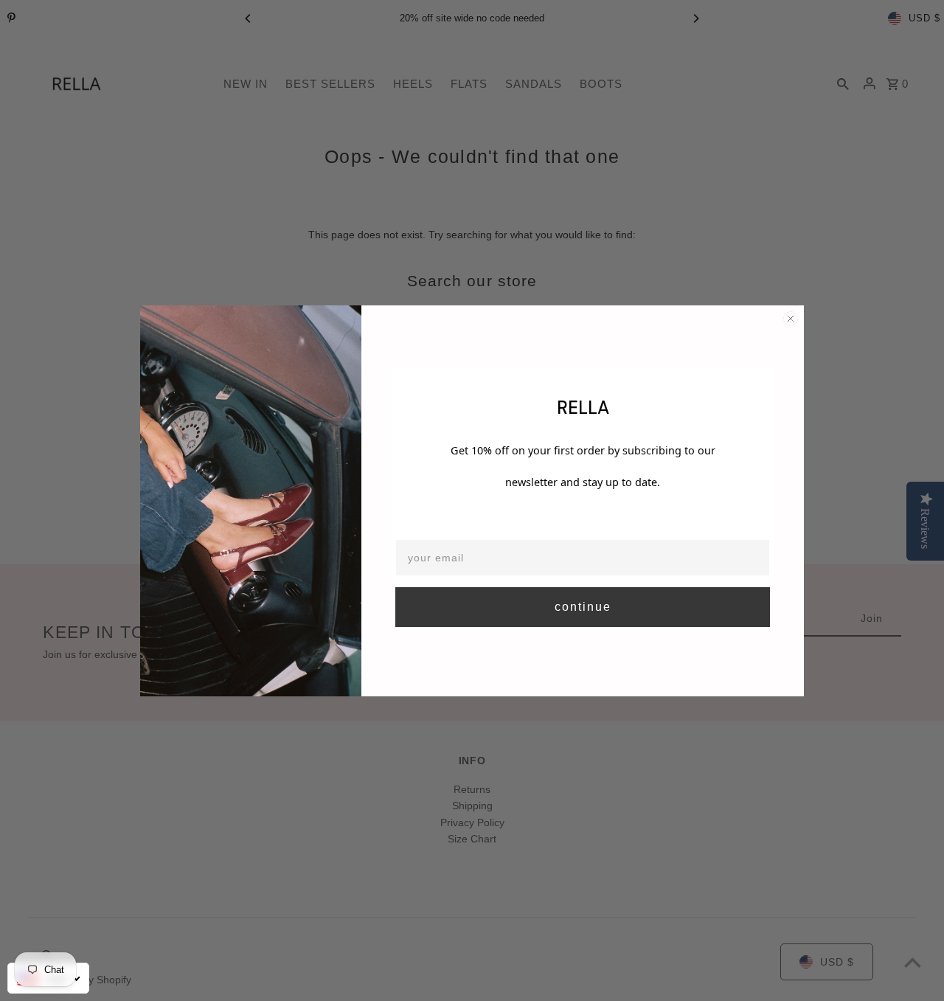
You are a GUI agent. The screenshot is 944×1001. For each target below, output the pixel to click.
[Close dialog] (790, 318)
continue (583, 606)
